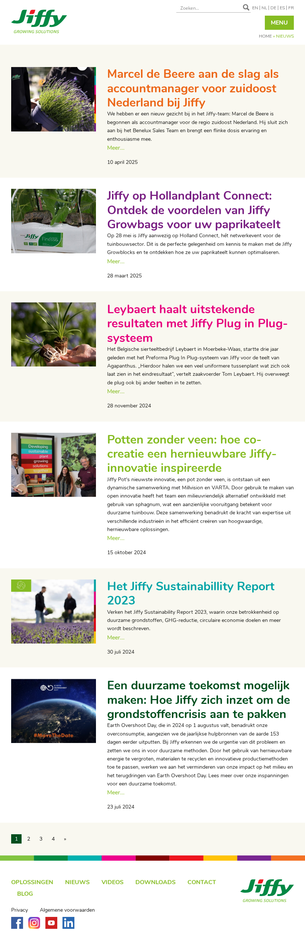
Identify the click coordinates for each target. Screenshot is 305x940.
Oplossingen (32, 882)
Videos (112, 882)
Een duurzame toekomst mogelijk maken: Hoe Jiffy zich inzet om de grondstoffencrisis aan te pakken (198, 699)
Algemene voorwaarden (67, 910)
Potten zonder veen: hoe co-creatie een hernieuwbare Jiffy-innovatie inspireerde (192, 454)
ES (282, 8)
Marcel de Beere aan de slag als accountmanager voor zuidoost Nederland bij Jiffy (193, 88)
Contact (201, 882)
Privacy (19, 910)
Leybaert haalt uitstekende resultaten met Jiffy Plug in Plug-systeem (197, 323)
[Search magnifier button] (246, 7)
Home (265, 36)
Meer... (116, 148)
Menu (279, 23)
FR (291, 8)
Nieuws (77, 882)
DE (273, 8)
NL (264, 8)
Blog (25, 894)
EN (255, 8)
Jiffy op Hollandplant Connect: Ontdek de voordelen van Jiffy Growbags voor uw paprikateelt (193, 210)
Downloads (155, 882)
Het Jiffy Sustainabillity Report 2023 (190, 593)
